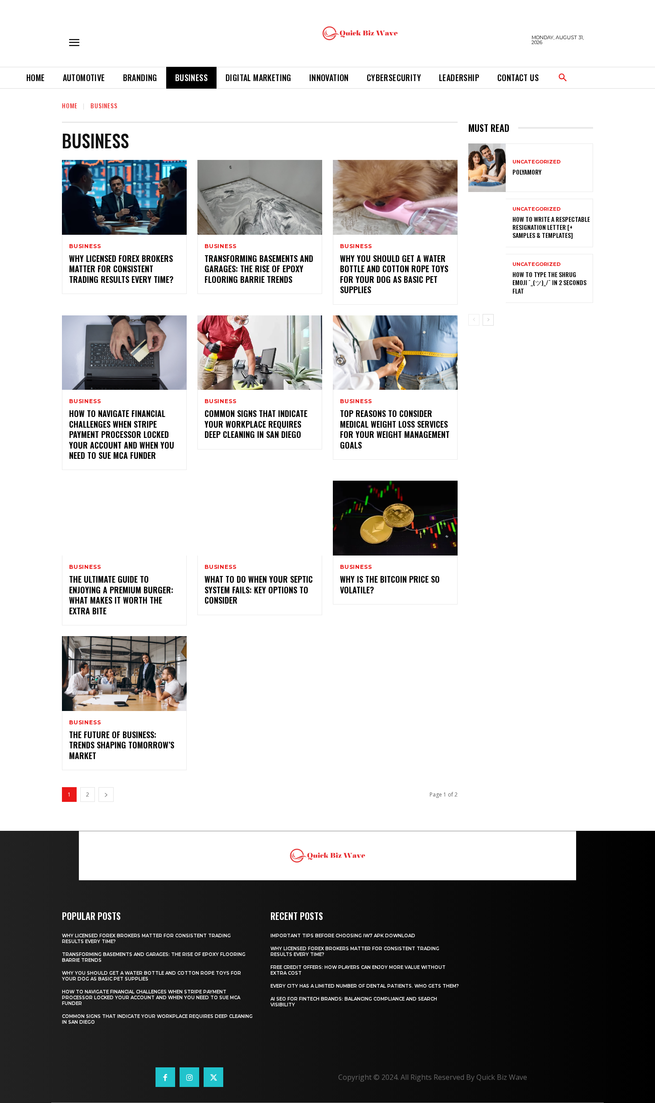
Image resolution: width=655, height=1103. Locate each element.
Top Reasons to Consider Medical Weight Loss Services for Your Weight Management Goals (395, 429)
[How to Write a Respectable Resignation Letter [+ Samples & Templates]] (487, 223)
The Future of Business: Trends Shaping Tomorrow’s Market (121, 745)
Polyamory (526, 171)
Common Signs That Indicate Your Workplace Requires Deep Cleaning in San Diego (256, 424)
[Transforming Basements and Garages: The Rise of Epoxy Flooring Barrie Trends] (259, 197)
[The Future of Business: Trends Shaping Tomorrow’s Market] (124, 673)
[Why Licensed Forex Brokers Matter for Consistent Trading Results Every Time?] (124, 197)
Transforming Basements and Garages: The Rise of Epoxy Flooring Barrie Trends (259, 269)
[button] (562, 78)
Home (70, 105)
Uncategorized (536, 161)
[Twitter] (213, 1077)
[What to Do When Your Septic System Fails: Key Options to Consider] (259, 518)
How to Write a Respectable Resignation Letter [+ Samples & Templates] (551, 227)
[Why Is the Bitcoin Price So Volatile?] (395, 518)
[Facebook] (165, 1077)
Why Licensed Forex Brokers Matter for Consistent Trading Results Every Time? (121, 269)
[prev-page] (473, 320)
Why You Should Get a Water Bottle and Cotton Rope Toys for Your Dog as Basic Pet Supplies (394, 274)
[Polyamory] (487, 167)
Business (85, 246)
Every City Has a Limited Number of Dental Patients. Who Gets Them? (364, 986)
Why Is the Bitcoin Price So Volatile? (390, 584)
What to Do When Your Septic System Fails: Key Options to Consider (259, 589)
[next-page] (106, 794)
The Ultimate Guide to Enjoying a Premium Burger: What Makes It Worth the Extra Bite (121, 594)
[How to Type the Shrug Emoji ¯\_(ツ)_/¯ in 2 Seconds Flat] (487, 278)
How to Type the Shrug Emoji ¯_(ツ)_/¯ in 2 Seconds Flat (549, 282)
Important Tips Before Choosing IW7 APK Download (342, 936)
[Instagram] (189, 1077)
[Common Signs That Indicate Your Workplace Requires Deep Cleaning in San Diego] (259, 352)
